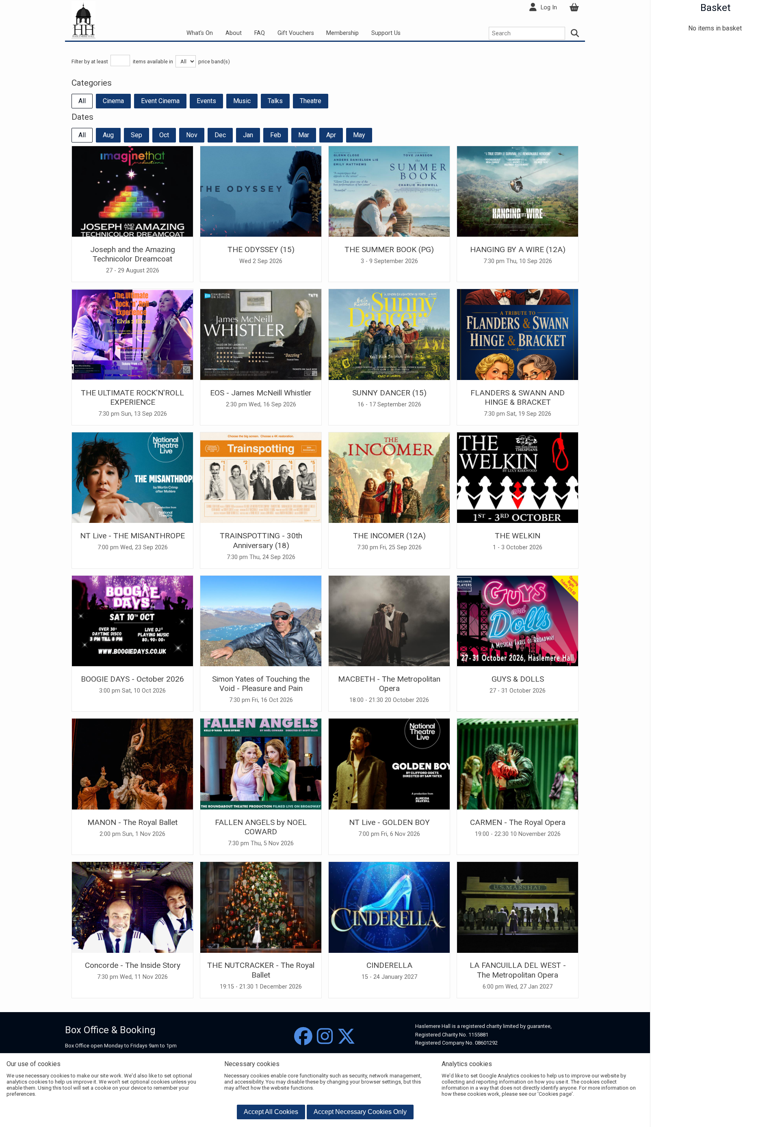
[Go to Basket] (574, 7)
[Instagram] (325, 1036)
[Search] (575, 33)
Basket (715, 7)
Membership (342, 33)
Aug (108, 135)
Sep (136, 135)
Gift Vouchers (295, 33)
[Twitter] (346, 1036)
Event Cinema (160, 101)
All (82, 101)
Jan (248, 135)
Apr (331, 135)
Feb (275, 135)
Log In (549, 7)
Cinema (113, 101)
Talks (275, 101)
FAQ (259, 33)
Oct (164, 135)
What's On (199, 33)
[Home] (83, 20)
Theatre (310, 101)
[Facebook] (303, 1036)
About (233, 33)
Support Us (386, 33)
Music (242, 101)
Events (206, 101)
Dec (220, 135)
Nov (191, 135)
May (359, 135)
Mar (303, 135)
